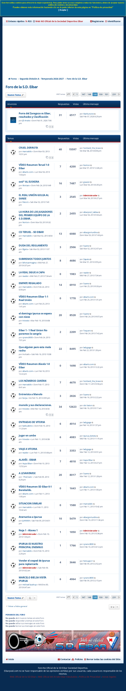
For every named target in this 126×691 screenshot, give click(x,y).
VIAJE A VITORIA (28, 449)
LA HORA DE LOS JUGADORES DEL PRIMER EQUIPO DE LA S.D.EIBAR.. (35, 215)
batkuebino (27, 425)
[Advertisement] (63, 48)
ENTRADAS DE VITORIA (32, 422)
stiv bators (88, 405)
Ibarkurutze (88, 113)
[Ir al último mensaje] (95, 113)
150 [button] (100, 94)
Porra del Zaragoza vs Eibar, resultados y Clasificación (35, 115)
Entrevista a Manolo (30, 394)
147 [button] (83, 94)
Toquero (87, 330)
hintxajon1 (88, 561)
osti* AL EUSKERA (29, 181)
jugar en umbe (27, 435)
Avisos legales (109, 676)
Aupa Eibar (27, 463)
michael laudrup (29, 584)
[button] (68, 94)
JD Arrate (26, 120)
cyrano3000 (27, 337)
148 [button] (89, 94)
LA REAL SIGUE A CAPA (32, 272)
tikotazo (26, 185)
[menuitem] (28, 21)
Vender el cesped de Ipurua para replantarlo (34, 562)
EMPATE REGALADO (30, 283)
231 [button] (114, 94)
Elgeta (25, 249)
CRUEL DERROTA (28, 147)
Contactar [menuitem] (65, 659)
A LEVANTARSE (27, 473)
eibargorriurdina (90, 232)
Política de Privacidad (89, 676)
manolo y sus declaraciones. (35, 405)
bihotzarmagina (29, 262)
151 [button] (106, 94)
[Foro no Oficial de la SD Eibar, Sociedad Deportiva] (63, 641)
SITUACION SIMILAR (30, 503)
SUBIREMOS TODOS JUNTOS (35, 259)
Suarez (86, 245)
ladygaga (87, 347)
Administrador (90, 195)
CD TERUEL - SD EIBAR (31, 232)
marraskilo (27, 151)
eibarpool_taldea (90, 212)
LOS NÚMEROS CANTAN (32, 380)
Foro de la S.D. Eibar (22, 86)
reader (25, 276)
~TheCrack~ (27, 476)
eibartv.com (27, 172)
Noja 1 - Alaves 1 (28, 530)
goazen (86, 182)
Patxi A (25, 202)
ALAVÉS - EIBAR (27, 459)
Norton (86, 165)
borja (24, 398)
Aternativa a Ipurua (30, 517)
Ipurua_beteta (89, 435)
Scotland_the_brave (92, 148)
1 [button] (77, 94)
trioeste (25, 320)
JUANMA (26, 520)
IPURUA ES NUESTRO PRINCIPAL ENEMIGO (31, 545)
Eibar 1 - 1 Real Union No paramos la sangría (33, 332)
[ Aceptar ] (63, 10)
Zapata (86, 259)
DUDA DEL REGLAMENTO (33, 245)
